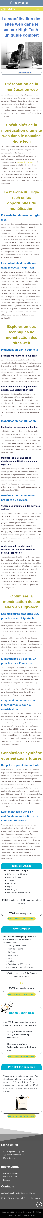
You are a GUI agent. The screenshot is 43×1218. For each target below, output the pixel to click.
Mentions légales (10, 1173)
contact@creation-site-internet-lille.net (18, 1193)
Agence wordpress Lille (13, 1155)
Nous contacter (10, 1176)
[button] (41, 73)
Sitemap (7, 1180)
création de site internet (26, 162)
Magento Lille (9, 1158)
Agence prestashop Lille (14, 1151)
